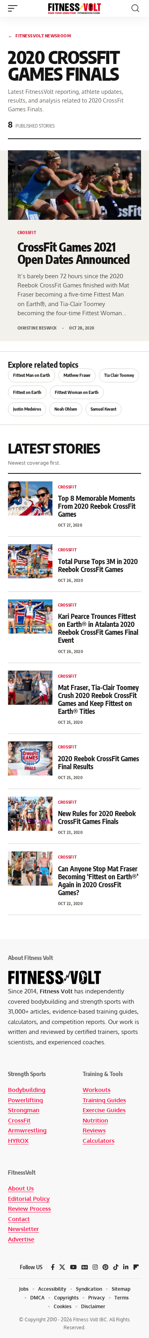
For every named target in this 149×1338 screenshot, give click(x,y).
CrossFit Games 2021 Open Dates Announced (73, 253)
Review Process (29, 1208)
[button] (14, 8)
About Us (21, 1188)
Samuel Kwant (103, 408)
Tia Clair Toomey (119, 375)
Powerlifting (25, 1100)
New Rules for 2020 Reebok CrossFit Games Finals (97, 817)
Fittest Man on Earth (31, 375)
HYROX (18, 1140)
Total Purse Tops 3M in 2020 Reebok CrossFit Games (98, 565)
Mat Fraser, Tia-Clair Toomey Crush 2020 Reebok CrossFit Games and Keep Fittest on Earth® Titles (98, 699)
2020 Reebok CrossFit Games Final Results (98, 762)
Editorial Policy (29, 1198)
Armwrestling (27, 1130)
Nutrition (95, 1120)
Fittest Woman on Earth (77, 392)
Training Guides (104, 1100)
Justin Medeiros (27, 408)
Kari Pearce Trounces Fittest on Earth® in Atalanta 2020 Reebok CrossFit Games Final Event (98, 628)
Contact (19, 1219)
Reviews (94, 1130)
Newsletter (23, 1229)
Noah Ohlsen (65, 408)
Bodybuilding (26, 1090)
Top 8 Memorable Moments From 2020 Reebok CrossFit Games (96, 506)
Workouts (96, 1090)
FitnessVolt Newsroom (39, 35)
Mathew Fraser (77, 375)
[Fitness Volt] (74, 8)
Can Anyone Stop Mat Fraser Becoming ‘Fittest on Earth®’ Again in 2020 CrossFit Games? (98, 880)
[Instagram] (95, 1267)
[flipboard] (136, 1267)
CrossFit (19, 1120)
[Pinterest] (105, 1267)
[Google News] (84, 1267)
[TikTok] (115, 1267)
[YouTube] (73, 1267)
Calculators (98, 1140)
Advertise (21, 1239)
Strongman (23, 1110)
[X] (62, 1267)
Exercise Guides (104, 1110)
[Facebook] (52, 1267)
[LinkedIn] (125, 1267)
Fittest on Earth (27, 392)
